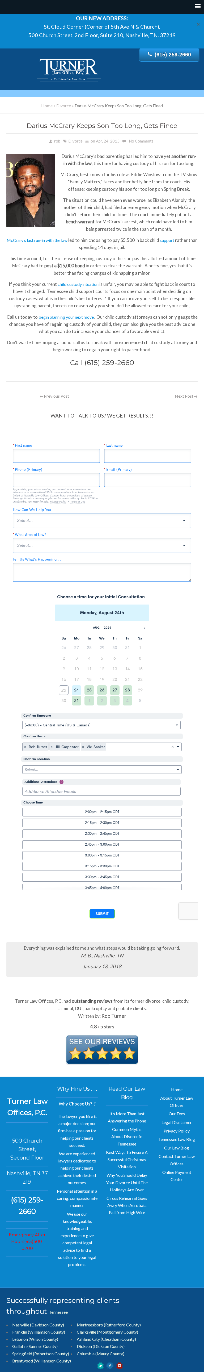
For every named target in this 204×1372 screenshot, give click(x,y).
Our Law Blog (176, 1147)
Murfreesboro (90, 1324)
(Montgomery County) (117, 1331)
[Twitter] (100, 1365)
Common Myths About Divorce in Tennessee (126, 1136)
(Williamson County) (52, 1360)
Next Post (186, 395)
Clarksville (86, 1331)
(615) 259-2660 (173, 54)
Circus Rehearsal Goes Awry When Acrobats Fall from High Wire (127, 1205)
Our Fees (177, 1113)
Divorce (63, 105)
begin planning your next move (66, 316)
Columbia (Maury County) (100, 1353)
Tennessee (58, 1312)
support (167, 240)
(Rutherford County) (122, 1324)
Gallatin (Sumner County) (35, 1346)
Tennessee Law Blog (176, 1139)
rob (57, 141)
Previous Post (54, 395)
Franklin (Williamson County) (38, 1331)
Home (47, 105)
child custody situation (78, 284)
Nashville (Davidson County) (38, 1324)
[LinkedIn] (119, 1365)
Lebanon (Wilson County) (35, 1339)
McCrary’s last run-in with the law (37, 240)
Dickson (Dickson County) (101, 1346)
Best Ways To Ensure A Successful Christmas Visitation (127, 1159)
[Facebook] (110, 1365)
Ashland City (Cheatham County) (106, 1339)
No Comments (141, 141)
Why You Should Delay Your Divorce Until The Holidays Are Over (127, 1182)
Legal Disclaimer (177, 1122)
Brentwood (22, 1360)
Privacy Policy (177, 1130)
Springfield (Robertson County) (40, 1353)
